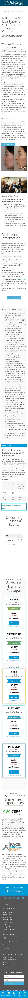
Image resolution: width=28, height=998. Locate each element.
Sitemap (5, 962)
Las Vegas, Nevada (8, 927)
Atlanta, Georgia (7, 915)
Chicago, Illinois (7, 917)
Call (14, 996)
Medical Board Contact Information (13, 965)
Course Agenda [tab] (6, 446)
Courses (8, 996)
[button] (3, 993)
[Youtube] (18, 898)
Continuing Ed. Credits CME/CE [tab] (11, 505)
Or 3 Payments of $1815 (14, 700)
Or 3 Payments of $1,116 (14, 626)
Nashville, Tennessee (9, 929)
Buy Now (14, 623)
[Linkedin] (22, 898)
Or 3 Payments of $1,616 (14, 661)
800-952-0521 (17, 4)
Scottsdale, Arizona (8, 934)
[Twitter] (5, 898)
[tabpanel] (14, 475)
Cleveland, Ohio (7, 919)
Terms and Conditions (9, 960)
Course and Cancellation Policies (12, 954)
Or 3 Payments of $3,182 (14, 775)
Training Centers (7, 912)
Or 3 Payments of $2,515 (14, 736)
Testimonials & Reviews (10, 942)
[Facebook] (10, 898)
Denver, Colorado (8, 922)
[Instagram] (14, 898)
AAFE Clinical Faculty (9, 908)
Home (3, 11)
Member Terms (7, 957)
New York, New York (9, 932)
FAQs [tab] (3, 508)
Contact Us (6, 952)
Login (19, 996)
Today (14, 544)
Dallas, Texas (6, 924)
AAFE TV (5, 944)
